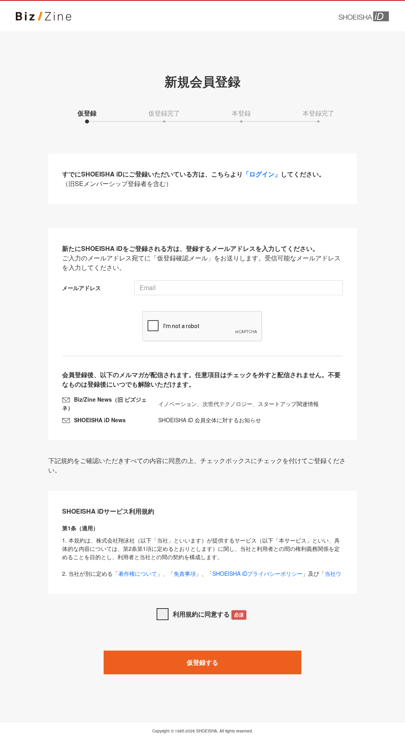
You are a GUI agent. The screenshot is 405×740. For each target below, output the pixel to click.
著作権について (137, 573)
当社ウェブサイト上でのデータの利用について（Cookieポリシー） (201, 577)
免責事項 (185, 573)
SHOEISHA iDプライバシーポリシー (257, 573)
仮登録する (202, 662)
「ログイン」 (262, 173)
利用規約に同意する (208, 614)
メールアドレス (81, 288)
